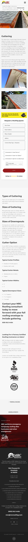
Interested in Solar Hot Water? (13, 155)
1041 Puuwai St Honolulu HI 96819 (14, 470)
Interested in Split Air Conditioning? (14, 158)
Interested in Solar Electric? (12, 152)
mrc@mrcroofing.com (14, 515)
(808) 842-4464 (14, 511)
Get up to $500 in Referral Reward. (10, 9)
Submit (14, 170)
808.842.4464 (20, 8)
